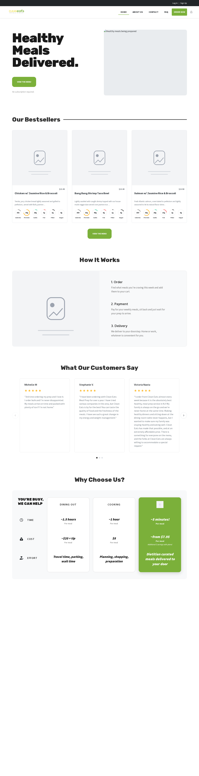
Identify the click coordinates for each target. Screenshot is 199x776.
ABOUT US (138, 12)
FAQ (166, 12)
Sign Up (183, 3)
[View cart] (191, 12)
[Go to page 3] (102, 457)
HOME (124, 12)
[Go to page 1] (97, 457)
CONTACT (154, 12)
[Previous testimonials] (15, 415)
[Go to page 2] (99, 457)
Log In (175, 3)
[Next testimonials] (183, 415)
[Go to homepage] (16, 13)
